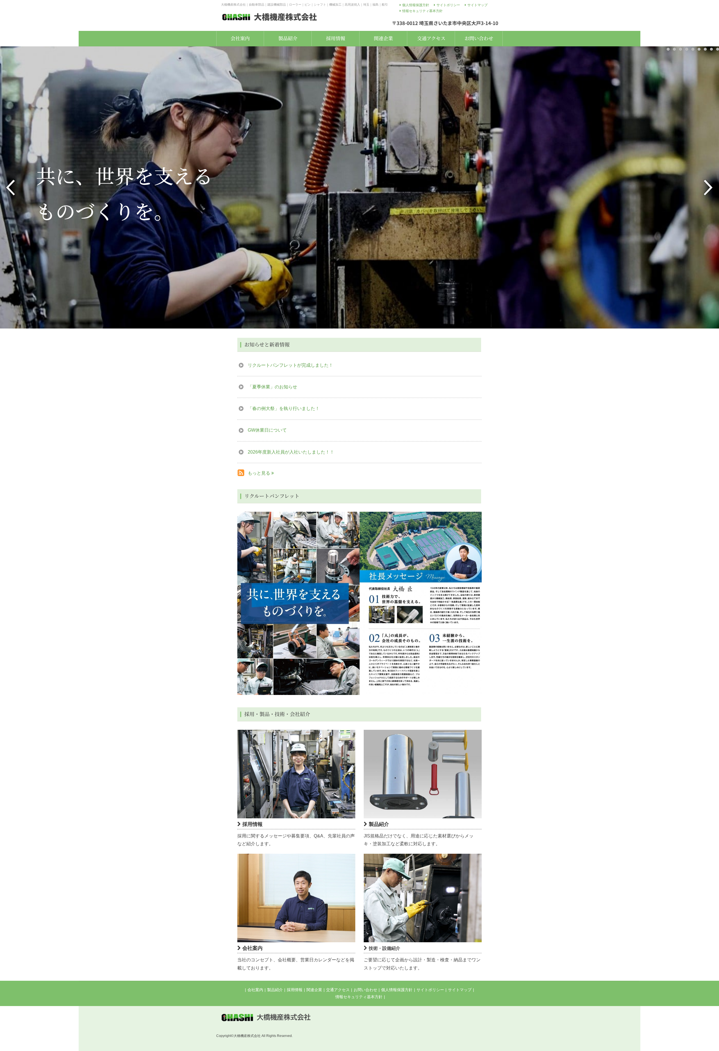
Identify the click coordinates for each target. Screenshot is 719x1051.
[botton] (245, 603)
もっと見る (259, 473)
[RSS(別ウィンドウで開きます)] (241, 474)
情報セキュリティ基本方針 (359, 997)
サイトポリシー (430, 989)
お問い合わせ (365, 989)
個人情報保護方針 (397, 989)
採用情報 (294, 989)
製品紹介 (275, 989)
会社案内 (255, 989)
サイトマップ (460, 989)
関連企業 (314, 989)
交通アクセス (338, 989)
